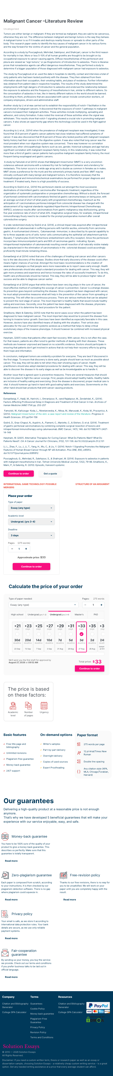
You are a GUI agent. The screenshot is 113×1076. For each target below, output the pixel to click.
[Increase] (101, 605)
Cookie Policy (37, 1008)
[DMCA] (95, 1019)
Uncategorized (11, 28)
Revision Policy (38, 1032)
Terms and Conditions (41, 1037)
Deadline (12, 529)
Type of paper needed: (20, 598)
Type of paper (15, 502)
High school (17, 614)
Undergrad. (37, 614)
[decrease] (12, 549)
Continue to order (18, 473)
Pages (11, 543)
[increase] (26, 549)
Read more (11, 860)
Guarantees (36, 1003)
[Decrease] (85, 605)
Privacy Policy (37, 1027)
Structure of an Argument (92, 484)
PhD (96, 614)
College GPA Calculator (14, 1012)
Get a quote (50, 473)
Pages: (85, 598)
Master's (79, 614)
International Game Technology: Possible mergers (30, 486)
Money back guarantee (42, 1013)
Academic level (16, 515)
